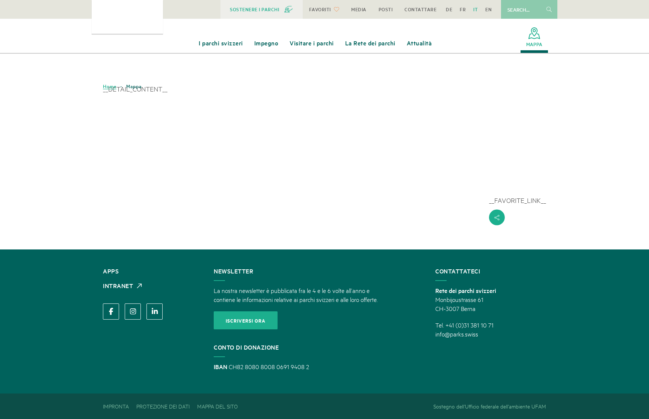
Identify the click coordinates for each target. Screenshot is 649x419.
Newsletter (233, 271)
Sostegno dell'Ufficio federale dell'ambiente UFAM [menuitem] (489, 406)
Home (109, 86)
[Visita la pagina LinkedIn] (154, 311)
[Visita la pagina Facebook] (111, 311)
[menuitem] (261, 9)
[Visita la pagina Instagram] (133, 311)
